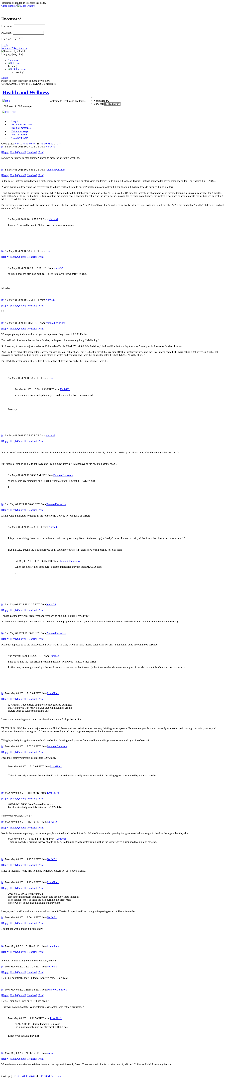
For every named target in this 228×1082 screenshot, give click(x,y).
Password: (6, 32)
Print (41, 152)
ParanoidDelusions (55, 169)
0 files (12, 112)
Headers (32, 152)
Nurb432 (50, 146)
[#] (2, 146)
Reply (5, 152)
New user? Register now (14, 48)
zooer (48, 251)
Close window (9, 5)
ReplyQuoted (18, 152)
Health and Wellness (26, 92)
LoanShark (53, 693)
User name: (7, 26)
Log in (4, 45)
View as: (98, 103)
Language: (7, 39)
